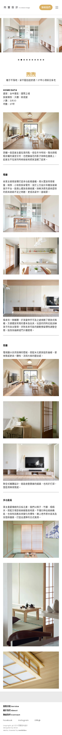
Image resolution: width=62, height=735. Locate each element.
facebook (7, 720)
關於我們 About (10, 710)
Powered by (17, 730)
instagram (23, 720)
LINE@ (37, 720)
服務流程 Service (11, 706)
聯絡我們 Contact (11, 714)
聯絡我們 (46, 7)
